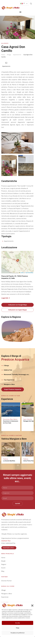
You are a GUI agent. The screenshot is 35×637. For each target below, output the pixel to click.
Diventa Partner (6, 581)
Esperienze (4, 597)
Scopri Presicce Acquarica (12, 389)
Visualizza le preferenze (17, 633)
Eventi (3, 568)
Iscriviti (17, 503)
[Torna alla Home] (10, 8)
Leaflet (22, 272)
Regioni (3, 564)
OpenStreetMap (29, 272)
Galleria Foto (8, 370)
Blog (2, 571)
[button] (32, 605)
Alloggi (3, 590)
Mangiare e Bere (9, 384)
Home (3, 557)
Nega (17, 628)
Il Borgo (6, 365)
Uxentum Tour (5, 541)
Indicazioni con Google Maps (17, 305)
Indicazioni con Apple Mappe (17, 310)
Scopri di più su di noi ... (9, 548)
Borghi (3, 561)
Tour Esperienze (9, 380)
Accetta (17, 623)
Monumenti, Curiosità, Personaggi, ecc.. (17, 374)
